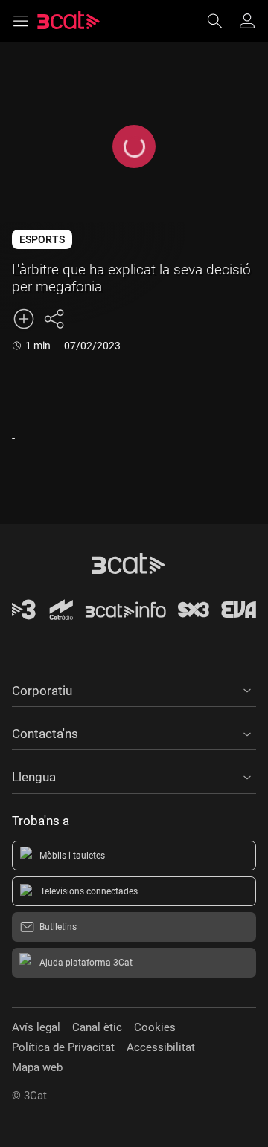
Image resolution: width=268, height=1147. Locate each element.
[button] (134, 688)
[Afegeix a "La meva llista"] (24, 319)
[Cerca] (221, 21)
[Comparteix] (54, 319)
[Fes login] (247, 21)
